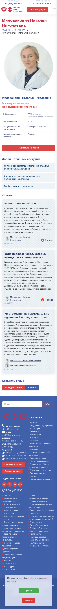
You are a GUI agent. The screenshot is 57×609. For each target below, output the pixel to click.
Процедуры (8, 566)
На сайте (32, 387)
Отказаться (28, 600)
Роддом (6, 495)
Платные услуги (37, 9)
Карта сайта (35, 534)
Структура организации (40, 470)
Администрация (37, 431)
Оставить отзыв (12, 471)
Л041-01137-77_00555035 (15, 453)
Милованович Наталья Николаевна (20, 238)
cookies (31, 578)
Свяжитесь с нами (13, 464)
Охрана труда (36, 522)
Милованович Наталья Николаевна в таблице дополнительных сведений (26, 167)
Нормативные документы (41, 479)
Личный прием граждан (40, 525)
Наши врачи (35, 434)
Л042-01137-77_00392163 (15, 458)
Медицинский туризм (39, 546)
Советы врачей (10, 563)
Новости (7, 560)
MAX (20, 484)
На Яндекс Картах (13, 387)
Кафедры (34, 437)
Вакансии (34, 449)
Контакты (34, 423)
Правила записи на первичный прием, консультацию (11, 537)
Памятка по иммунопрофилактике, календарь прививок (38, 498)
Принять (28, 591)
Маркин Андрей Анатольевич (23, 365)
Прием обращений (38, 458)
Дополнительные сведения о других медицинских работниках (22, 177)
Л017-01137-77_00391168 (15, 455)
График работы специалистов (19, 186)
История (34, 440)
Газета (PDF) (9, 569)
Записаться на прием (28, 148)
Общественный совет (39, 461)
